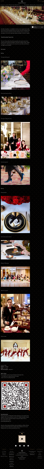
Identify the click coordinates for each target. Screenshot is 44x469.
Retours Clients (4, 456)
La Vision (4, 451)
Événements (39, 451)
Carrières (40, 456)
